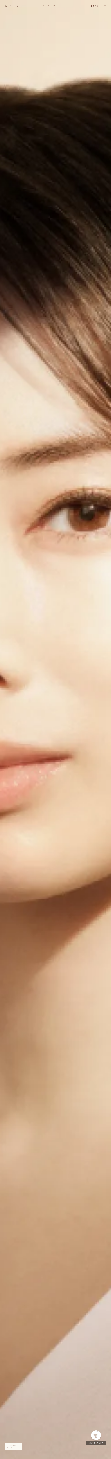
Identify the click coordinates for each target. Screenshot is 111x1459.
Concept (46, 6)
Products (34, 6)
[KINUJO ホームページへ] (12, 6)
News (55, 6)
